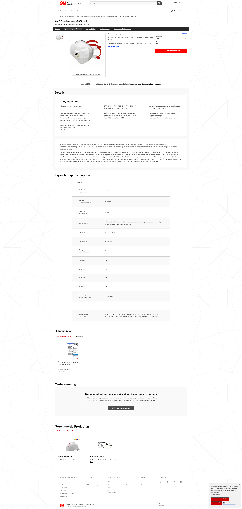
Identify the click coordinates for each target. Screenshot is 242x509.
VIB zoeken (111, 482)
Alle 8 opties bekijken (172, 50)
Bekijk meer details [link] (113, 46)
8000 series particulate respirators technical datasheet (70, 363)
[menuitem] (58, 29)
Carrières (62, 485)
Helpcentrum (144, 482)
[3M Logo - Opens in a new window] (70, 3)
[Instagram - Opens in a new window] (181, 482)
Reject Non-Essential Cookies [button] (220, 499)
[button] (229, 503)
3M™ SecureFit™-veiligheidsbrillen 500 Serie (103, 461)
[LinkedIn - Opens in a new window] (160, 482)
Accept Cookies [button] (217, 503)
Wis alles (184, 33)
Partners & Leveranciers (66, 490)
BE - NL (176, 2)
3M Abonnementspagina (92, 485)
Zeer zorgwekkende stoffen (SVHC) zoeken (119, 485)
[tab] (64, 337)
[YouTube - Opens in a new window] (167, 482)
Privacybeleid (81, 504)
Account (177, 11)
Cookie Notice (215, 494)
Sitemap (143, 485)
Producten (63, 11)
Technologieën (63, 496)
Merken (85, 11)
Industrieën (75, 11)
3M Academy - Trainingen (115, 487)
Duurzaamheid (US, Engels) (67, 493)
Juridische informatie (71, 504)
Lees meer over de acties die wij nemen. (145, 84)
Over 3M (62, 482)
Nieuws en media (90, 482)
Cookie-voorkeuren (90, 504)
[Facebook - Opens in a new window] (174, 482)
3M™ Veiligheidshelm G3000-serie (69, 460)
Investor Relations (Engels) (66, 487)
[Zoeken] (159, 3)
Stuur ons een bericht (122, 408)
